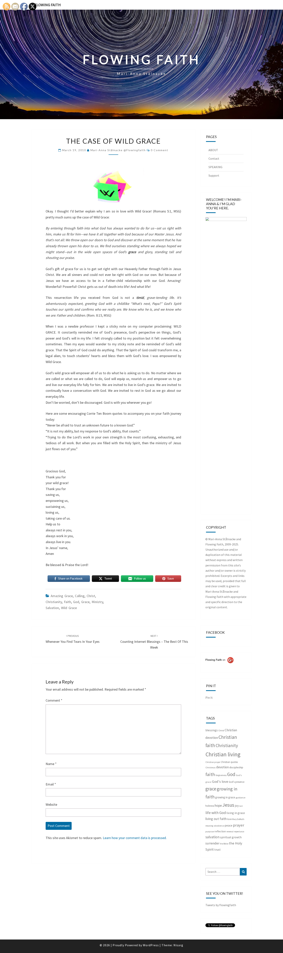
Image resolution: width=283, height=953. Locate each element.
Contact (213, 158)
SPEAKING (215, 167)
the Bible (224, 843)
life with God (215, 812)
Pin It (209, 697)
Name (51, 764)
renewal (230, 831)
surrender (212, 843)
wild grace (69, 608)
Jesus (228, 805)
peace (228, 825)
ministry (97, 602)
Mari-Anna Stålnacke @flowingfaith (118, 150)
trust (217, 849)
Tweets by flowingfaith (220, 905)
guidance (240, 797)
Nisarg (178, 945)
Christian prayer (212, 762)
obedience (219, 825)
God (76, 602)
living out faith (216, 818)
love (229, 819)
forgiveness (221, 775)
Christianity (54, 602)
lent (241, 806)
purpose (209, 831)
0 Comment (159, 150)
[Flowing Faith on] (219, 665)
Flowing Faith (48, 4)
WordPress (151, 945)
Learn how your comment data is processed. (135, 838)
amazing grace (62, 596)
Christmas (210, 767)
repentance (239, 831)
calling (80, 596)
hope (218, 805)
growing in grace (225, 797)
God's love (220, 781)
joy (237, 805)
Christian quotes (229, 762)
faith (67, 602)
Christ (91, 596)
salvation (52, 608)
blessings (211, 730)
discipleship (236, 767)
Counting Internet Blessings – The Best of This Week (154, 642)
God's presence (236, 782)
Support (213, 175)
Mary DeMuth (238, 819)
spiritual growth (231, 837)
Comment (54, 700)
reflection (220, 831)
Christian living (222, 754)
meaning (209, 825)
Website (51, 804)
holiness (209, 805)
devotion (222, 767)
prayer (238, 825)
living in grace (235, 813)
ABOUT (213, 150)
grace (85, 602)
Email (51, 784)
